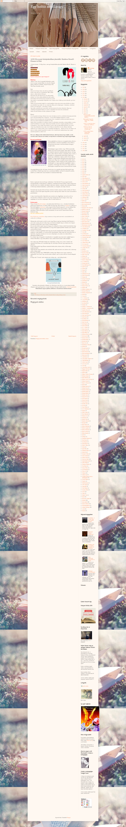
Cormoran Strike (85, 246)
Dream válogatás (85, 259)
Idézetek (44, 52)
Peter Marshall (85, 414)
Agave (83, 176)
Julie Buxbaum (85, 320)
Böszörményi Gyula (86, 225)
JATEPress (84, 301)
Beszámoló (84, 213)
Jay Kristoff (84, 303)
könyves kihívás (46, 294)
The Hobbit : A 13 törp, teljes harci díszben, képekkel (91, 519)
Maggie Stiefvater (86, 369)
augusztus (86, 107)
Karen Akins (84, 329)
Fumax (83, 270)
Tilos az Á (84, 471)
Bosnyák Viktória (85, 220)
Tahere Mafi (84, 462)
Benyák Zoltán (85, 211)
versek (83, 509)
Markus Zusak (85, 381)
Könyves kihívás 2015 (41, 49)
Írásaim (83, 510)
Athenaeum (84, 197)
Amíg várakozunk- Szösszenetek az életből (91, 558)
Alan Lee (84, 181)
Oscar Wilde (84, 407)
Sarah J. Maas (85, 445)
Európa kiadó (85, 263)
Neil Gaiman (84, 398)
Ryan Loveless (85, 431)
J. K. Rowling (85, 299)
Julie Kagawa (85, 324)
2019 (83, 89)
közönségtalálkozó (86, 505)
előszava (88, 740)
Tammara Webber (85, 464)
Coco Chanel (84, 240)
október (85, 103)
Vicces (83, 491)
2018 (83, 91)
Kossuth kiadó (85, 348)
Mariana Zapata (85, 376)
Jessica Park (84, 313)
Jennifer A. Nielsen (86, 306)
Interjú (83, 294)
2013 (83, 144)
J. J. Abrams (84, 298)
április (85, 136)
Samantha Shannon (86, 438)
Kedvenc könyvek (86, 334)
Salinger (84, 436)
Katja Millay (84, 332)
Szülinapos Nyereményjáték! (91, 571)
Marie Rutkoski (85, 377)
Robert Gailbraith (85, 426)
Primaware (84, 417)
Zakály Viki (84, 495)
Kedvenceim (84, 49)
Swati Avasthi (85, 455)
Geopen (83, 277)
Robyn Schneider (85, 429)
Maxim (83, 384)
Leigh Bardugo (85, 360)
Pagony (83, 410)
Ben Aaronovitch (85, 204)
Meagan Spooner (85, 386)
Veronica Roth (85, 489)
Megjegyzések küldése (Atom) (42, 338)
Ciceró (83, 239)
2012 (83, 146)
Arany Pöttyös (85, 195)
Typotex (84, 481)
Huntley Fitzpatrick (86, 292)
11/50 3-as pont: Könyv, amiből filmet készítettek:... (88, 132)
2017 (83, 93)
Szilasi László (85, 457)
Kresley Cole (85, 350)
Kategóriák (93, 49)
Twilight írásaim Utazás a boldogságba (87, 477)
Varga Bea (84, 486)
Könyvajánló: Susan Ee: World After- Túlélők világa (88, 120)
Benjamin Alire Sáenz (86, 207)
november (86, 101)
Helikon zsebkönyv (86, 289)
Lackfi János (84, 356)
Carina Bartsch (85, 226)
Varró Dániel (85, 488)
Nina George (84, 402)
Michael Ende (85, 388)
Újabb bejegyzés (34, 336)
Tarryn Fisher (85, 467)
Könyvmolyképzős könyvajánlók (70, 49)
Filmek (51, 52)
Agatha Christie (85, 174)
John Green (84, 317)
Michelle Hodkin (85, 389)
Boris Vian (84, 218)
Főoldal (31, 49)
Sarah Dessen (85, 443)
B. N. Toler (84, 199)
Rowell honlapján (42, 204)
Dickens (83, 256)
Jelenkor (84, 304)
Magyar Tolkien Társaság (87, 374)
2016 (83, 95)
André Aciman (85, 185)
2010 (83, 150)
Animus (83, 188)
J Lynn (83, 296)
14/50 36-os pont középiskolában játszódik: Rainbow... (89, 116)
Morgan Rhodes (85, 393)
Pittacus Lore (85, 415)
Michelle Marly (85, 391)
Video (83, 493)
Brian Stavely (85, 221)
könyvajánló (84, 502)
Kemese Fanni (85, 337)
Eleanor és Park (40, 294)
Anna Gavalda (85, 190)
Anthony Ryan (85, 193)
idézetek (84, 500)
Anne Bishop (85, 192)
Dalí (83, 249)
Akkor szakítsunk (85, 180)
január (85, 140)
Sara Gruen (84, 440)
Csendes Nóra (85, 247)
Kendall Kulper (85, 339)
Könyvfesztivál (85, 351)
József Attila (84, 325)
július (85, 109)
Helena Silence (85, 285)
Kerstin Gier (84, 341)
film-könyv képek (85, 498)
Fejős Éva (84, 266)
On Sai (83, 405)
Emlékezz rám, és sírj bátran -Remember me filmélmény (91, 546)
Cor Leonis (84, 244)
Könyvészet (84, 355)
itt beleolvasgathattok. (71, 287)
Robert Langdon (85, 428)
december (86, 99)
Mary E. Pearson (85, 383)
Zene (83, 496)
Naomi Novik (85, 396)
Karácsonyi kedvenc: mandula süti (90, 533)
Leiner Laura (85, 362)
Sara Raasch (84, 441)
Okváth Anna (85, 403)
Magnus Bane (85, 370)
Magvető (84, 372)
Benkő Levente (85, 209)
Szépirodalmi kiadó (86, 461)
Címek (38, 52)
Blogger (68, 817)
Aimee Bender (85, 178)
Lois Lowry (84, 363)
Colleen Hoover (85, 242)
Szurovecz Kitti (85, 459)
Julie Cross (84, 322)
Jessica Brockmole (86, 311)
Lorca (83, 365)
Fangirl (67, 205)
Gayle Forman (85, 275)
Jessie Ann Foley (85, 315)
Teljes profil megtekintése (86, 80)
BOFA (83, 200)
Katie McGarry (85, 330)
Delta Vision (84, 254)
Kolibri (83, 346)
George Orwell (85, 278)
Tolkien (83, 473)
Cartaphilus (84, 228)
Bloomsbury (84, 214)
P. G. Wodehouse (85, 409)
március (85, 138)
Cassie (83, 232)
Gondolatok (84, 280)
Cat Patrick (84, 233)
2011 (83, 148)
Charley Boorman (85, 235)
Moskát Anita (85, 395)
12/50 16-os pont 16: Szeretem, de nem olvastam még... (87, 128)
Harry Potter (84, 284)
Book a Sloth (85, 216)
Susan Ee (84, 452)
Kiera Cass (84, 343)
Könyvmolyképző (85, 353)
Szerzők (32, 52)
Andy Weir (84, 187)
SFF (83, 435)
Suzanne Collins (85, 454)
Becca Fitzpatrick (85, 202)
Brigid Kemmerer (85, 223)
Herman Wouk (85, 291)
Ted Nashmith (85, 469)
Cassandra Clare (85, 230)
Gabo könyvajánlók (54, 49)
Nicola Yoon (84, 400)
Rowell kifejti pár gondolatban (37, 216)
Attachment (42, 207)
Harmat (83, 282)
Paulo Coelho (85, 412)
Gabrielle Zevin (85, 273)
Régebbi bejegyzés (72, 336)
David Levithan (85, 252)
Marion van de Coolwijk (87, 379)
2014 (83, 142)
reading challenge (59, 294)
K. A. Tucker (85, 327)
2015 (35, 294)
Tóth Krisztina (85, 483)
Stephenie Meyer (85, 450)
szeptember (86, 105)
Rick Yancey (84, 424)
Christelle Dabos (85, 237)
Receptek (84, 422)
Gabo (83, 272)
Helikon (83, 287)
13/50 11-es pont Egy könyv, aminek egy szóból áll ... (89, 124)
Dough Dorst (85, 258)
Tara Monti (84, 466)
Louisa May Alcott (86, 367)
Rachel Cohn (84, 419)
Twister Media (85, 479)
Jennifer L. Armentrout (87, 308)
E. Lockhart (84, 261)
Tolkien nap (84, 474)
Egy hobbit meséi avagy (47, 7)
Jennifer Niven (85, 310)
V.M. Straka (84, 484)
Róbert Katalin (85, 433)
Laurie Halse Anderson (87, 358)
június (85, 111)
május (85, 113)
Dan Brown (84, 251)
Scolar (64, 294)
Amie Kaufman (85, 183)
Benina (83, 206)
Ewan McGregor (85, 265)
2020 (83, 87)
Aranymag (91, 68)
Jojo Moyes (84, 318)
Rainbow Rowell (52, 294)
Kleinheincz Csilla (86, 344)
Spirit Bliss (84, 448)
